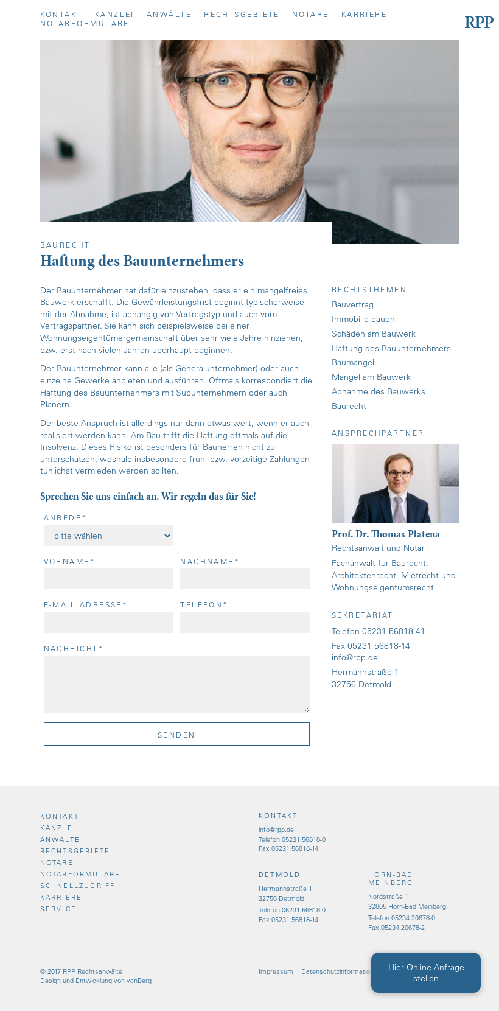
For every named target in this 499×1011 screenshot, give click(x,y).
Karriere (364, 14)
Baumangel (353, 362)
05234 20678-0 (413, 917)
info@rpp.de (355, 657)
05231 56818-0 (304, 839)
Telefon (204, 604)
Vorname (70, 561)
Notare (310, 14)
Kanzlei (114, 14)
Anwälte (169, 14)
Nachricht (74, 648)
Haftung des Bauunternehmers (391, 348)
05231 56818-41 (393, 631)
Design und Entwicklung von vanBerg (96, 980)
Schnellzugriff (78, 885)
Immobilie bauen (363, 318)
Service (58, 908)
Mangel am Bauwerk (371, 376)
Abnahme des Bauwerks (378, 391)
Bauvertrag (353, 304)
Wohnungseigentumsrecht (383, 587)
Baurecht (349, 406)
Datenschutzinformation (337, 971)
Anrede (66, 517)
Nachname (210, 561)
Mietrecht (420, 575)
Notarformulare (85, 23)
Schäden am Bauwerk (374, 333)
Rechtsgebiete (242, 14)
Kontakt (61, 14)
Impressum (276, 971)
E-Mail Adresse (86, 604)
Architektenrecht (364, 575)
